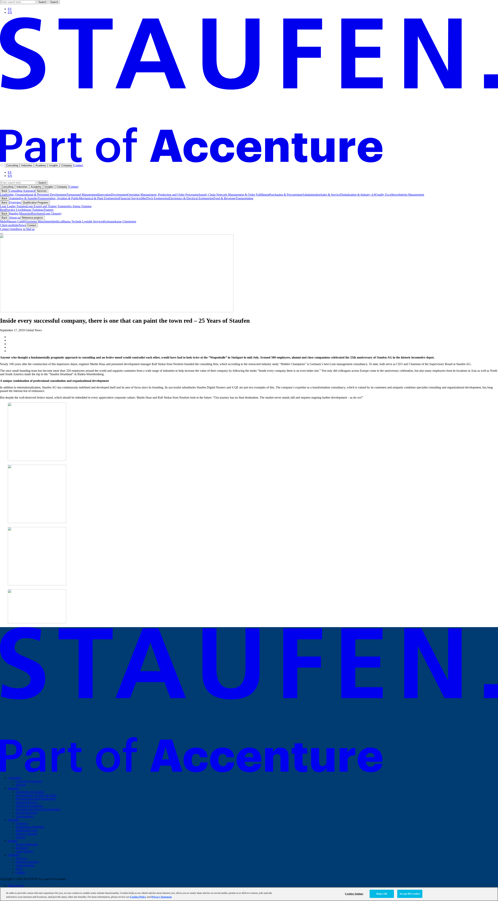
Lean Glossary (53, 213)
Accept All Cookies (409, 893)
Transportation (244, 198)
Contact (78, 165)
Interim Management (411, 194)
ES (9, 9)
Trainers (48, 209)
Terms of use (16, 885)
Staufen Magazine (20, 213)
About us (14, 217)
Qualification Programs (35, 202)
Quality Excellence (387, 194)
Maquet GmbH (16, 221)
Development (119, 194)
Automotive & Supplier (23, 198)
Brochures (37, 213)
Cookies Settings (354, 893)
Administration (311, 194)
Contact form (8, 229)
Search (42, 2)
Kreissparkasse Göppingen (119, 221)
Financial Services (130, 198)
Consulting (12, 165)
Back (4, 190)
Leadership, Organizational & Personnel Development (33, 194)
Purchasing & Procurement (285, 194)
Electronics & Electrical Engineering (191, 198)
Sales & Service (330, 194)
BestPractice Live (11, 209)
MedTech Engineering (155, 198)
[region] (249, 894)
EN (10, 12)
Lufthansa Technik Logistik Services (80, 221)
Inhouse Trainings (33, 209)
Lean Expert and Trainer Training (47, 206)
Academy (40, 165)
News (22, 225)
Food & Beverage (225, 198)
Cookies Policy (138, 896)
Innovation (104, 194)
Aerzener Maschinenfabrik (42, 221)
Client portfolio (9, 225)
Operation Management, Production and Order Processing (163, 194)
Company (66, 165)
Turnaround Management (82, 194)
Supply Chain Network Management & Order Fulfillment (234, 194)
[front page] (249, 161)
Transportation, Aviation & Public (58, 198)
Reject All (381, 893)
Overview (15, 202)
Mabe (3, 221)
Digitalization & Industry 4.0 (357, 194)
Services (42, 190)
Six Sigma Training (79, 206)
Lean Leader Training (13, 206)
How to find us (25, 229)
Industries (26, 165)
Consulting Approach (22, 190)
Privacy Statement (161, 896)
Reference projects (32, 217)
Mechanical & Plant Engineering (99, 198)
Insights (53, 165)
